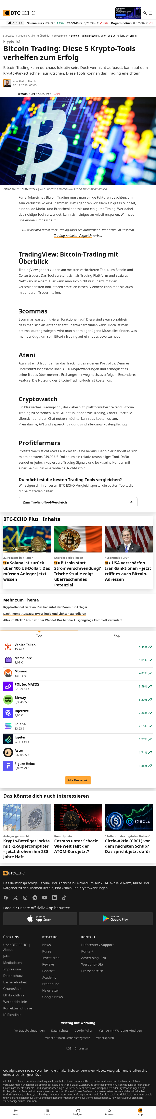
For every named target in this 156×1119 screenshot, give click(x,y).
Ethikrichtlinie (13, 995)
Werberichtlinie (15, 1001)
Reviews (48, 964)
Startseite (8, 35)
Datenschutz (13, 975)
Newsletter (50, 990)
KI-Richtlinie (12, 1014)
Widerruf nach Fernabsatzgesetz (67, 1038)
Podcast (48, 971)
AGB (69, 1048)
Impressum (12, 969)
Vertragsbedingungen (29, 1030)
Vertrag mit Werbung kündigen (120, 1030)
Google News (52, 997)
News (46, 945)
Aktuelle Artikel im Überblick (34, 35)
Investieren (51, 958)
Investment (60, 35)
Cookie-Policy (83, 1030)
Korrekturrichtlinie (17, 1008)
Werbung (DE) (92, 964)
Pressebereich (92, 971)
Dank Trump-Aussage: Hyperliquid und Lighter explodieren (44, 614)
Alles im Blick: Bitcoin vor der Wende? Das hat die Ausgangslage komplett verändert (62, 620)
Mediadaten (12, 962)
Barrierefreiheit (15, 982)
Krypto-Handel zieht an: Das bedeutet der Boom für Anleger (45, 607)
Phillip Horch (27, 81)
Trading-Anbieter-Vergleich (73, 235)
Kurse (46, 951)
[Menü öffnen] (151, 13)
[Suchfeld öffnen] (145, 13)
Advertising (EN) (93, 958)
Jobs (6, 956)
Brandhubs (50, 984)
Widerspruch (105, 1038)
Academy (49, 977)
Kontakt (87, 951)
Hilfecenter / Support (97, 945)
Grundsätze (12, 988)
